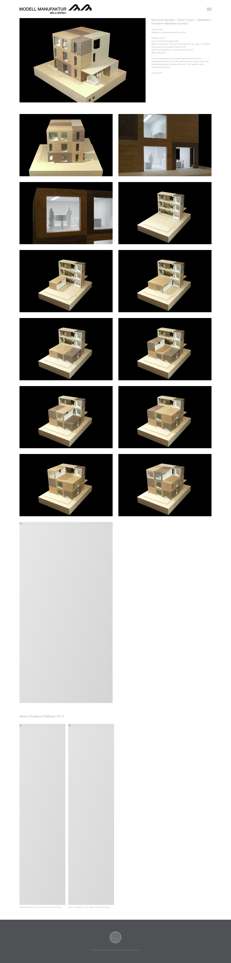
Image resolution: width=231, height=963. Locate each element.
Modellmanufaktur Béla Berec (110, 950)
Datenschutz (136, 950)
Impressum (126, 950)
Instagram (115, 937)
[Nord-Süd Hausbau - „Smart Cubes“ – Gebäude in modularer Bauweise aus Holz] (82, 60)
